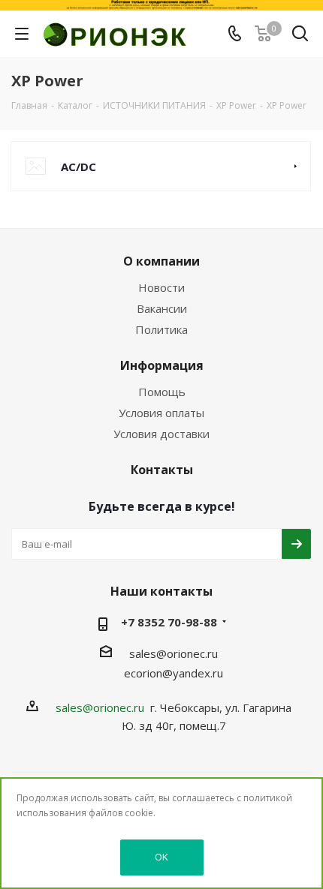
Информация (162, 365)
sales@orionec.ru (173, 653)
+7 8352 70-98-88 (169, 621)
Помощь (162, 391)
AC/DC (78, 166)
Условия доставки (161, 433)
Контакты (162, 469)
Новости (161, 287)
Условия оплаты (161, 412)
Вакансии (162, 308)
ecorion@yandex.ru (173, 672)
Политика (161, 329)
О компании (161, 261)
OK (161, 856)
